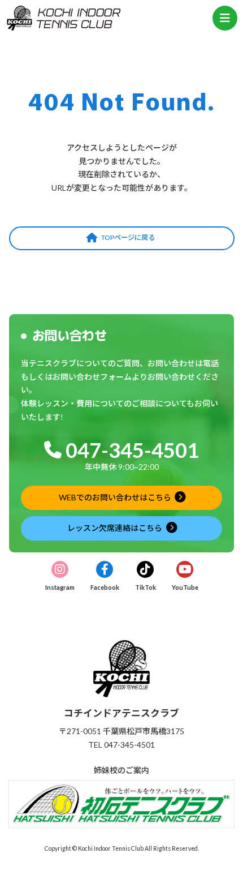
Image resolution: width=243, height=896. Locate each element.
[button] (122, 238)
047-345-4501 (132, 450)
